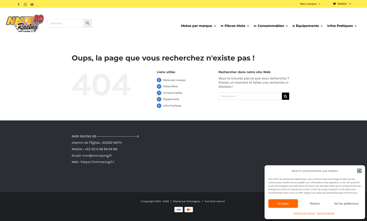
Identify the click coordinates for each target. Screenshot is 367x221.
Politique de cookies (304, 213)
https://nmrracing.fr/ (97, 162)
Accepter (283, 203)
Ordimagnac (193, 201)
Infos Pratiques (172, 105)
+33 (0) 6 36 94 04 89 (100, 149)
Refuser (315, 203)
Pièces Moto (170, 86)
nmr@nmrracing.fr (97, 155)
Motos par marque (174, 80)
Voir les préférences (346, 203)
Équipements (171, 99)
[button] (359, 171)
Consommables (172, 92)
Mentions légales (326, 213)
